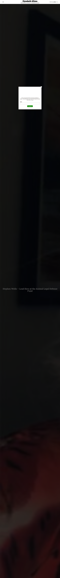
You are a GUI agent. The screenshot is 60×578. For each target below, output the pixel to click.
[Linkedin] (53, 2)
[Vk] (55, 2)
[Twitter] (51, 2)
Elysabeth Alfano (30, 1)
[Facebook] (50, 2)
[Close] (41, 87)
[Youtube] (54, 2)
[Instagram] (52, 2)
